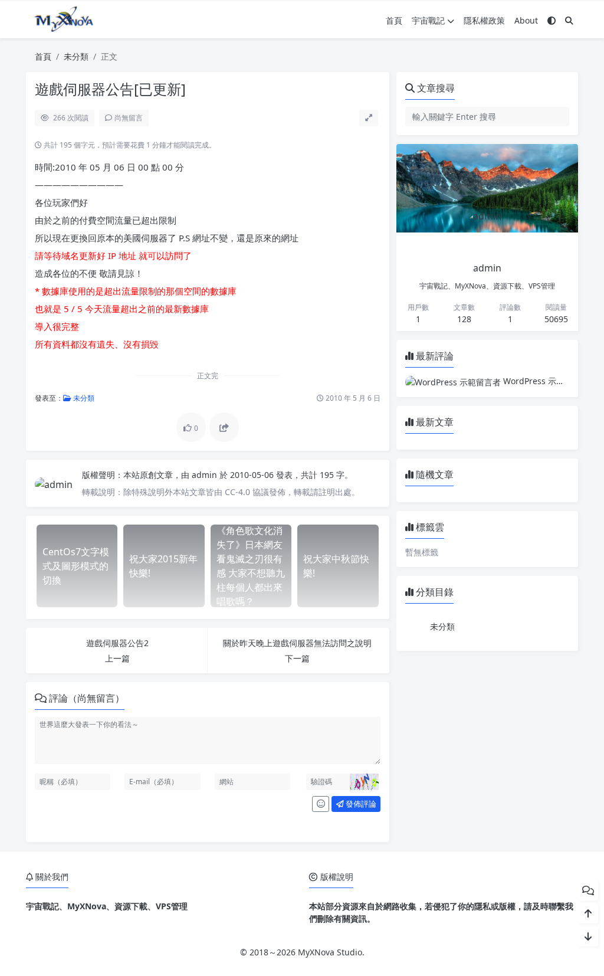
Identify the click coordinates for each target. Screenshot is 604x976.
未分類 (76, 56)
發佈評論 (360, 803)
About (526, 20)
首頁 (394, 20)
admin (205, 474)
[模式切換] (551, 20)
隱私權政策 (484, 20)
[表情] (320, 804)
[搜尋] (569, 20)
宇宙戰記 (428, 20)
